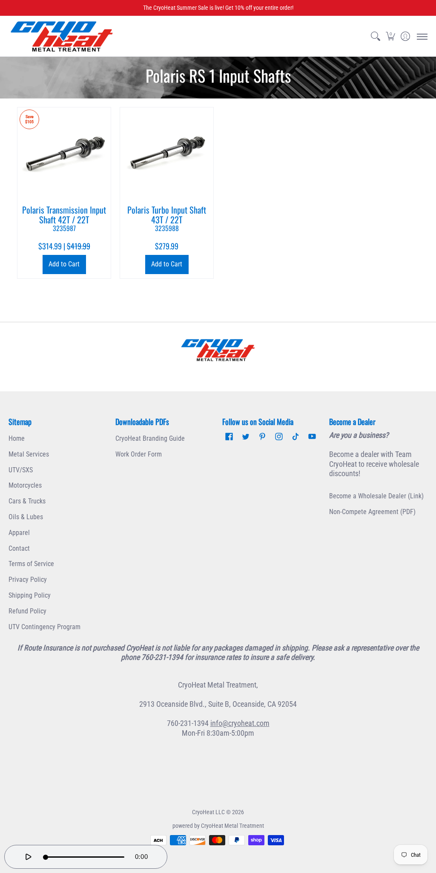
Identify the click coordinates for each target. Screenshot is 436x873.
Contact (19, 548)
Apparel (19, 533)
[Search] (375, 36)
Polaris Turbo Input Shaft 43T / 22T (166, 218)
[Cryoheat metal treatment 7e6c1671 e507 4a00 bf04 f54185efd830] (218, 349)
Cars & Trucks (27, 501)
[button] (390, 36)
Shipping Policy (30, 595)
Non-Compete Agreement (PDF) (372, 512)
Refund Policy (27, 611)
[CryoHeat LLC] (62, 36)
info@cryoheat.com (240, 723)
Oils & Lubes (26, 517)
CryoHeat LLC (208, 812)
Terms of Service (31, 564)
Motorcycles (25, 485)
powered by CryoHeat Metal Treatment (218, 825)
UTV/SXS (21, 470)
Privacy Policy (28, 579)
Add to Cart (64, 264)
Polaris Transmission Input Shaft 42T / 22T (64, 218)
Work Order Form (138, 454)
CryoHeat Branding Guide (150, 438)
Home (17, 438)
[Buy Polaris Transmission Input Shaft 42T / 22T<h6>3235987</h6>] (64, 154)
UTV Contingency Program (44, 627)
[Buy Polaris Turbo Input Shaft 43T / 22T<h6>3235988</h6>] (166, 154)
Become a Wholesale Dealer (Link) (376, 496)
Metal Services (29, 454)
